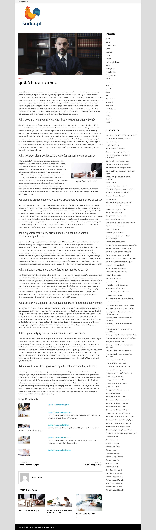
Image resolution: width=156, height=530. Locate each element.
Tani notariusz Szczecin (114, 212)
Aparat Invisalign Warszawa (115, 219)
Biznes (108, 42)
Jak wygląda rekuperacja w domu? (117, 161)
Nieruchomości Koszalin (114, 295)
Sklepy (108, 92)
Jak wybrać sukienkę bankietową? (117, 164)
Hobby (108, 55)
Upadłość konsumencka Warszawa (59, 412)
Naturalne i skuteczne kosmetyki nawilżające (121, 433)
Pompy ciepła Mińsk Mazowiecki (117, 383)
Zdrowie (109, 122)
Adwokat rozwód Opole (114, 487)
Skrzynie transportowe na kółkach (117, 192)
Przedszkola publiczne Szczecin (116, 288)
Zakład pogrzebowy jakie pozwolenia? (119, 168)
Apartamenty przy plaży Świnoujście (118, 152)
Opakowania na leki (112, 142)
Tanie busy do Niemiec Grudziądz (117, 410)
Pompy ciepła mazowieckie (115, 380)
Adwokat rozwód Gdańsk (114, 490)
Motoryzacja (110, 69)
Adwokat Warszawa (112, 467)
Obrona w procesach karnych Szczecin (118, 138)
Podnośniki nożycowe (113, 275)
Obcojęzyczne (110, 75)
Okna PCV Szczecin (112, 229)
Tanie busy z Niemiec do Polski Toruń (118, 423)
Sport (108, 95)
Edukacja (109, 52)
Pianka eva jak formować (114, 233)
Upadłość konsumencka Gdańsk (59, 437)
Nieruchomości (111, 72)
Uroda (108, 112)
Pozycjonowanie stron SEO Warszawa (118, 366)
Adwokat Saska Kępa (113, 460)
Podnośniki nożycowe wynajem (116, 268)
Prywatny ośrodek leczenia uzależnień (119, 351)
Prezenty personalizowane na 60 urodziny (120, 305)
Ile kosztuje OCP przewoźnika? (116, 209)
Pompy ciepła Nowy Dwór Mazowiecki (119, 373)
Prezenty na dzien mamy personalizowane (120, 298)
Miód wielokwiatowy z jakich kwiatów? (119, 202)
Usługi (108, 115)
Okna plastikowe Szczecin (114, 226)
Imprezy (108, 59)
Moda (108, 65)
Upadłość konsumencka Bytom (58, 405)
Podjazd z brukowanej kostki (115, 242)
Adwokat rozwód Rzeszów (115, 480)
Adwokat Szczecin (112, 440)
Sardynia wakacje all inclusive (116, 216)
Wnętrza (109, 119)
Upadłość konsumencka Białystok (59, 450)
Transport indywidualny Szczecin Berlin (119, 430)
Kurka (31, 527)
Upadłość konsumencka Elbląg (58, 425)
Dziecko (108, 49)
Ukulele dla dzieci (112, 437)
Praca (108, 79)
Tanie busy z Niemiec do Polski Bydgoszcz (120, 420)
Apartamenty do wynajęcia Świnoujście (119, 262)
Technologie (110, 99)
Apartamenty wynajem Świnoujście (118, 255)
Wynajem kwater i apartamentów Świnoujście (121, 245)
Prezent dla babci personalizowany (117, 302)
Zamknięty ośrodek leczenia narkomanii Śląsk (121, 135)
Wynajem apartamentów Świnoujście (118, 248)
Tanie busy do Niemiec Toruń (116, 396)
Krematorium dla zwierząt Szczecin (118, 413)
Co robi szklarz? (111, 182)
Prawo (20, 79)
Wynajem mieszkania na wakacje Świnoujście (121, 258)
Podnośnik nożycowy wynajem (116, 272)
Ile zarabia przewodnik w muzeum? (117, 206)
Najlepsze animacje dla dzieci (116, 342)
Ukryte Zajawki (111, 109)
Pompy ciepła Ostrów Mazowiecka (117, 390)
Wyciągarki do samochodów (115, 265)
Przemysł (109, 85)
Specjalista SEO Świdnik (114, 470)
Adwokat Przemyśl (112, 443)
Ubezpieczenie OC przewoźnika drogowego (120, 223)
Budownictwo (110, 45)
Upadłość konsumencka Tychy (28, 510)
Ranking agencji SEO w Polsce (116, 360)
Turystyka (109, 105)
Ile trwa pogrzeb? (112, 199)
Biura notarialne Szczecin (114, 278)
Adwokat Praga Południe (114, 457)
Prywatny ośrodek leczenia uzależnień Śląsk (121, 338)
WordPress (44, 527)
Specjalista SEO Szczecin (114, 473)
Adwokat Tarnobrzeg (113, 447)
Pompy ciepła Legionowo (114, 376)
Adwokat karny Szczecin (114, 477)
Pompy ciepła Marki (112, 386)
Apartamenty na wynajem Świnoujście (119, 252)
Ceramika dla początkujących (116, 196)
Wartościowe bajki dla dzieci (115, 148)
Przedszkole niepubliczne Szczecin (117, 285)
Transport (109, 102)
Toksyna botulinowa (113, 393)
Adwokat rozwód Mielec (114, 483)
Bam (51, 527)
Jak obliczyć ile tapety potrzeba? (117, 370)
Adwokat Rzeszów (112, 450)
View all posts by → (37, 477)
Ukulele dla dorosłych (113, 453)
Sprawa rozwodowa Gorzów (86, 514)
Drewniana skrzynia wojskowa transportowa (121, 189)
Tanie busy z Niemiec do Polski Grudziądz (120, 417)
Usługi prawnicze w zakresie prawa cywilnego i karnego (59, 511)
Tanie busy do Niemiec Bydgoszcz (117, 400)
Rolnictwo (109, 89)
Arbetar (108, 39)
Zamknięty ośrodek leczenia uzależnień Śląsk (121, 335)
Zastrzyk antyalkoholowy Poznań (117, 282)
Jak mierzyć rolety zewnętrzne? (116, 186)
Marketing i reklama (113, 62)
